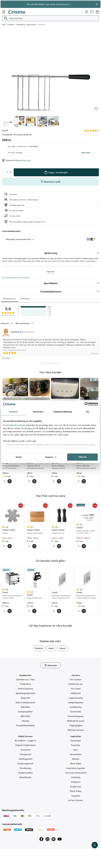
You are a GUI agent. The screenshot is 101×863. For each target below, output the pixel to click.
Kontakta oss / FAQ (25, 679)
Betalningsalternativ (25, 693)
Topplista (75, 795)
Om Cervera (76, 679)
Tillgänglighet (75, 725)
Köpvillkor (25, 706)
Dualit (51, 648)
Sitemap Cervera (75, 729)
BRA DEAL (25, 716)
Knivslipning (25, 768)
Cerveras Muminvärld (75, 772)
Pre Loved (75, 688)
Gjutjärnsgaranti (25, 763)
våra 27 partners (17, 425)
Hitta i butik (86, 152)
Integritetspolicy (75, 702)
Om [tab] (87, 412)
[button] (5, 18)
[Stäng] (96, 4)
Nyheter (75, 758)
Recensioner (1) (9, 298)
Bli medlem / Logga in (25, 740)
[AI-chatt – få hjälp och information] (95, 845)
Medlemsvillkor (25, 772)
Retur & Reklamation (25, 702)
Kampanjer (75, 740)
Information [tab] (38, 412)
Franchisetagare (76, 716)
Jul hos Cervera (75, 800)
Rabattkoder (25, 777)
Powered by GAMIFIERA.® (50, 363)
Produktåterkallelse (25, 725)
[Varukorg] (97, 12)
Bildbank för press (75, 720)
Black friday (75, 791)
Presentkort (25, 683)
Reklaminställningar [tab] (63, 412)
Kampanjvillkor (25, 711)
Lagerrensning (76, 697)
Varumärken (76, 754)
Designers (75, 781)
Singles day (75, 786)
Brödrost (39, 648)
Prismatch (25, 749)
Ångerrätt (25, 697)
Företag (25, 720)
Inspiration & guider (75, 768)
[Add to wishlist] (95, 108)
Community (25, 298)
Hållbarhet (75, 693)
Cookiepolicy (76, 706)
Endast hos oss (76, 683)
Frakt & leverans (25, 688)
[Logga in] (86, 12)
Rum (76, 749)
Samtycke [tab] (13, 412)
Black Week (75, 763)
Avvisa (19, 457)
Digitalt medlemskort (25, 745)
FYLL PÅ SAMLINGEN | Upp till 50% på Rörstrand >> (48, 4)
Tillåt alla (82, 457)
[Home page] (16, 12)
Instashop (75, 777)
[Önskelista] (92, 12)
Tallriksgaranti (25, 758)
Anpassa (49, 457)
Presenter (75, 745)
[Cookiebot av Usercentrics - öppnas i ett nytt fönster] (86, 404)
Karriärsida (75, 711)
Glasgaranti (25, 754)
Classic (62, 648)
